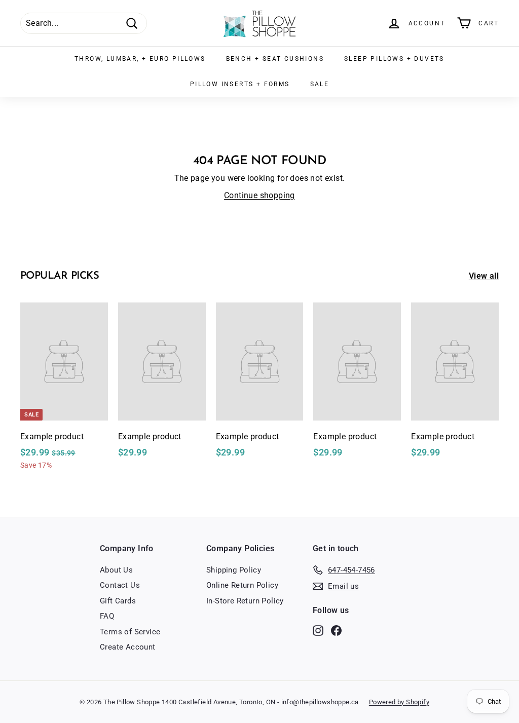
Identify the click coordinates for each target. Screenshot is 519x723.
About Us (116, 570)
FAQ (107, 616)
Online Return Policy (242, 585)
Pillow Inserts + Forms (240, 84)
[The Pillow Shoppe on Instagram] (318, 630)
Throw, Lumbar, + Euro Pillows (140, 58)
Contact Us (120, 585)
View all (484, 276)
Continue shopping (259, 195)
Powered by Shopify (399, 702)
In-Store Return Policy (245, 600)
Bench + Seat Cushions (275, 58)
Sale (319, 84)
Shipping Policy (233, 570)
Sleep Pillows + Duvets (394, 58)
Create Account (128, 647)
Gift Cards (118, 600)
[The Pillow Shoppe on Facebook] (336, 630)
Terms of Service (130, 631)
